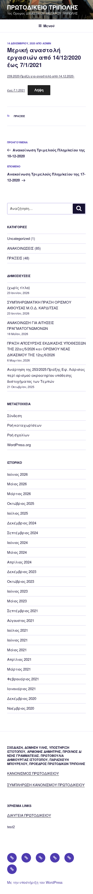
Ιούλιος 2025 (17, 513)
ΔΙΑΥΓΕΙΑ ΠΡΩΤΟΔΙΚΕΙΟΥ (29, 815)
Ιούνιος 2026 (17, 474)
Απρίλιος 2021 (19, 659)
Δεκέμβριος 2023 (21, 571)
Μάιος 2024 (17, 552)
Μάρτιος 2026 (19, 493)
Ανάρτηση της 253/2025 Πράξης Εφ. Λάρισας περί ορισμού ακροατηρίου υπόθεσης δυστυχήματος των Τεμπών (46, 375)
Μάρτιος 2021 (19, 669)
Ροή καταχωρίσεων (24, 425)
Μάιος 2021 (17, 649)
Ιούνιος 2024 (17, 542)
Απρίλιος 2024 (19, 561)
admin (46, 43)
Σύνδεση (14, 415)
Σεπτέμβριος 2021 (22, 610)
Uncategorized (18, 238)
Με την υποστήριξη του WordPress (34, 882)
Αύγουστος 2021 (20, 620)
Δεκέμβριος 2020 (21, 698)
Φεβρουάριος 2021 (23, 678)
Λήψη (39, 90)
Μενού (49, 25)
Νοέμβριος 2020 (20, 708)
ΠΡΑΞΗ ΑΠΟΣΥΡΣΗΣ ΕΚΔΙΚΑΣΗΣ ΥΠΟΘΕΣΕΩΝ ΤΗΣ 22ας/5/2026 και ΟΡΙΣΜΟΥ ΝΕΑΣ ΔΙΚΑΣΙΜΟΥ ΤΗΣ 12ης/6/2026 (46, 349)
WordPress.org (19, 444)
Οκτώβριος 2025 (20, 503)
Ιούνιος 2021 (17, 639)
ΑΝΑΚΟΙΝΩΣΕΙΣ (20, 248)
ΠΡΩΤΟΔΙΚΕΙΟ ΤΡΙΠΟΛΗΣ (42, 7)
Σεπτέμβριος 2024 (22, 532)
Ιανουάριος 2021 (21, 688)
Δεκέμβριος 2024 (21, 522)
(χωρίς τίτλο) (18, 287)
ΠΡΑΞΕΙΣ (19, 116)
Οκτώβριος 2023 (20, 581)
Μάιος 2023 (17, 600)
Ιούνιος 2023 (17, 591)
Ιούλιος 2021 (17, 630)
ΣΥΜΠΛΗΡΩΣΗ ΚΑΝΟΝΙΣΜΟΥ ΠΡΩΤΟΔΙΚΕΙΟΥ (46, 784)
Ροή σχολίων (18, 434)
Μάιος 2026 (17, 483)
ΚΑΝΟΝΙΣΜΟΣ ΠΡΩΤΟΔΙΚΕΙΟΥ (33, 773)
